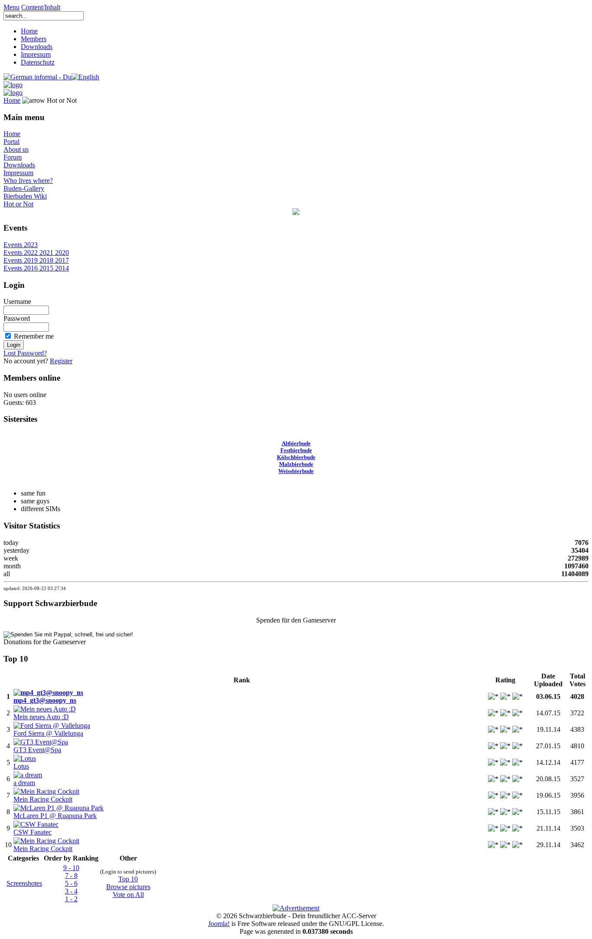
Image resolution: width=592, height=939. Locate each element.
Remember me (34, 336)
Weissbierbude (296, 471)
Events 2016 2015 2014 (36, 268)
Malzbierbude (296, 464)
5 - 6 (71, 883)
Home (29, 31)
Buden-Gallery (23, 188)
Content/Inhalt (40, 7)
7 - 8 (71, 875)
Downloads (36, 46)
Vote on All (128, 894)
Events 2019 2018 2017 (36, 260)
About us (16, 149)
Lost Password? (25, 353)
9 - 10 (71, 867)
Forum (12, 157)
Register (61, 361)
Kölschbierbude (296, 457)
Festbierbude (296, 450)
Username (17, 301)
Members (33, 38)
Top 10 (128, 879)
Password (16, 318)
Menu (11, 7)
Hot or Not (18, 204)
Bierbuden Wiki (25, 196)
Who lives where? (28, 180)
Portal (11, 141)
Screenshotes (24, 883)
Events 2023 (20, 244)
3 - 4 (71, 891)
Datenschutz (38, 62)
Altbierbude (296, 443)
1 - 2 (71, 899)
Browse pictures (128, 886)
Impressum (36, 54)
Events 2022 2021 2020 (36, 252)
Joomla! (219, 923)
